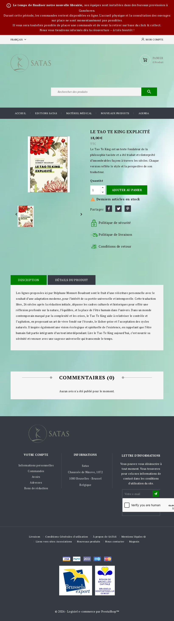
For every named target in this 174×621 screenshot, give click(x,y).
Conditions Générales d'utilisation (66, 536)
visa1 (107, 559)
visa (66, 559)
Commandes (36, 471)
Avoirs (36, 477)
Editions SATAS (46, 113)
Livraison (34, 536)
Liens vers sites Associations (54, 541)
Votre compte (36, 455)
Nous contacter (114, 541)
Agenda (144, 113)
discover (76, 559)
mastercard (97, 559)
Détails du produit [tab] (71, 280)
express (87, 559)
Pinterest (128, 208)
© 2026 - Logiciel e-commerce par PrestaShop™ (87, 611)
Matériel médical (79, 113)
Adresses (36, 482)
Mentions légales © (134, 536)
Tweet (118, 208)
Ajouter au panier (127, 190)
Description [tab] (28, 280)
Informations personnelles (36, 465)
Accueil (20, 113)
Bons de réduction (36, 488)
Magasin (134, 541)
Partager (109, 208)
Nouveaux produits (115, 113)
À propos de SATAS (105, 536)
